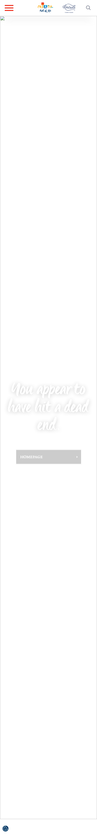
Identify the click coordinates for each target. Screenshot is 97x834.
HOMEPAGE (31, 457)
